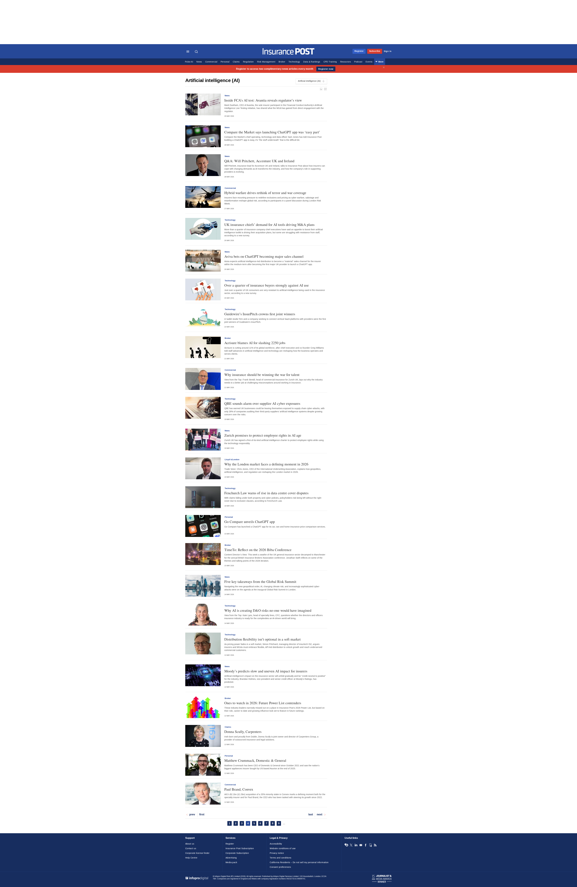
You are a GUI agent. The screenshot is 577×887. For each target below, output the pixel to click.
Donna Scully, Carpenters (242, 732)
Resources (345, 62)
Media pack (231, 862)
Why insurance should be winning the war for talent (261, 375)
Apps (370, 845)
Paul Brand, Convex (238, 789)
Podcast (358, 62)
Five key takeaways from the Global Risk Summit (260, 581)
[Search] (196, 51)
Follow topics (346, 845)
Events (369, 62)
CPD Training (330, 62)
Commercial (211, 62)
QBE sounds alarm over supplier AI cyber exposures (262, 403)
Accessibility (276, 843)
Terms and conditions (280, 857)
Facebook (365, 845)
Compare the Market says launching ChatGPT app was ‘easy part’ (272, 132)
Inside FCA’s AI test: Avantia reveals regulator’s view (263, 100)
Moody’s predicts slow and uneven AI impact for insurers (265, 671)
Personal (225, 62)
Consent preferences (280, 867)
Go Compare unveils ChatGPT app (249, 522)
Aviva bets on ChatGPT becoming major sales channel (264, 256)
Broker (282, 62)
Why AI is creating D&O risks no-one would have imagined (267, 610)
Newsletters (361, 845)
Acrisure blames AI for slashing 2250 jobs (254, 343)
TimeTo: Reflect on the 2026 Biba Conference (258, 550)
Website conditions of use (283, 848)
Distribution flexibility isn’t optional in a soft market (262, 639)
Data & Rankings (311, 62)
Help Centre (191, 857)
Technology (294, 62)
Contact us (190, 848)
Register (359, 51)
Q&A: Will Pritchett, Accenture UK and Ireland (259, 161)
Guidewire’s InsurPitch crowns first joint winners (259, 314)
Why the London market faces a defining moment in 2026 (266, 464)
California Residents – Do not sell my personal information (299, 862)
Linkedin (356, 845)
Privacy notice (277, 853)
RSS (375, 845)
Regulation (248, 62)
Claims (236, 62)
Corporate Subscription (237, 853)
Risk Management (266, 62)
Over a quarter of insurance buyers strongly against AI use (266, 285)
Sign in (388, 51)
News (199, 62)
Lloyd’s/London (232, 459)
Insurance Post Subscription (240, 848)
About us (189, 843)
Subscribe (374, 51)
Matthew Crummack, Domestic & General (255, 760)
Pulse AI (189, 62)
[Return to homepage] (288, 53)
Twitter (351, 845)
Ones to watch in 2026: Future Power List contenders (262, 703)
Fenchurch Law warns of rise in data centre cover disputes (266, 493)
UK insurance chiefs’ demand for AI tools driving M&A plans (269, 224)
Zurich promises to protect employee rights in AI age (262, 435)
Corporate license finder (197, 853)
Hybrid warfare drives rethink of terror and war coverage (265, 193)
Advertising (231, 857)
